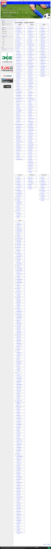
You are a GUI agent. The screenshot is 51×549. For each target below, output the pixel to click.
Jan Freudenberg (18, 109)
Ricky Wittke (18, 117)
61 (24, 228)
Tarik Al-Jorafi (18, 153)
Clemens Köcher (30, 134)
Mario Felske (18, 382)
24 (24, 247)
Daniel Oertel (30, 136)
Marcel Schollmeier (19, 263)
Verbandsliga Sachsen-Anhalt (6, 24)
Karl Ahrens (30, 108)
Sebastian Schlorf (30, 37)
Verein (18, 2)
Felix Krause (30, 104)
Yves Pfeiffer (30, 172)
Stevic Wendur (30, 168)
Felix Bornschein (43, 60)
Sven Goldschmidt (19, 191)
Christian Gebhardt (19, 194)
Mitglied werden (47, 2)
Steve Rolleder (18, 31)
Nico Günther (30, 187)
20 (24, 38)
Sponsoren (36, 0)
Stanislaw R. (30, 95)
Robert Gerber (30, 160)
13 (24, 44)
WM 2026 (46, 0)
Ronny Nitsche (30, 48)
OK (49, 547)
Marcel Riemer (43, 54)
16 (24, 266)
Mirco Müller (30, 85)
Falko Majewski (43, 31)
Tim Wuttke (18, 155)
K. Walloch (18, 285)
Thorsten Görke (18, 96)
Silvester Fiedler (30, 166)
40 (24, 180)
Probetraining (41, 2)
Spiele (3, 37)
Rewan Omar (30, 159)
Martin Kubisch (30, 73)
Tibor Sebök (18, 121)
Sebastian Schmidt (19, 44)
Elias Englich (18, 131)
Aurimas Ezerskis (30, 133)
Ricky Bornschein (18, 147)
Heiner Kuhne (18, 184)
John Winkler (18, 85)
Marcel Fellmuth (30, 109)
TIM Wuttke (18, 89)
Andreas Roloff (30, 64)
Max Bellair (17, 114)
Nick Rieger (30, 61)
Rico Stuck (29, 117)
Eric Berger (17, 105)
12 (24, 45)
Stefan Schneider (30, 121)
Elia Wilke (17, 48)
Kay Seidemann (18, 92)
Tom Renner (18, 156)
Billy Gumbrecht (30, 98)
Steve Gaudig (30, 51)
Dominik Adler (19, 473)
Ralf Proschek (43, 199)
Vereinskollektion (41, 0)
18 (24, 187)
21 (24, 35)
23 (24, 250)
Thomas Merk (42, 50)
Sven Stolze (18, 366)
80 (24, 225)
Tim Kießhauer (30, 88)
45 (36, 28)
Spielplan (5, 31)
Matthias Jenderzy (19, 203)
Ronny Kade (18, 216)
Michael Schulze (18, 140)
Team (4, 22)
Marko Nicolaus (18, 136)
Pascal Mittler (18, 53)
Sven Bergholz (43, 76)
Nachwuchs (26, 2)
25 (24, 183)
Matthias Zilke (18, 76)
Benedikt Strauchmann (19, 98)
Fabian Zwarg (18, 412)
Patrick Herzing (30, 92)
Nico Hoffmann (19, 494)
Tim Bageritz (30, 53)
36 (24, 238)
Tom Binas (29, 29)
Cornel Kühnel (18, 66)
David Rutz (18, 210)
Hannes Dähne (18, 133)
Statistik (4, 33)
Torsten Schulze (18, 63)
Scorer (3, 43)
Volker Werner (43, 32)
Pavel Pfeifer (18, 37)
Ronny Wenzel (30, 162)
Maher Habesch (30, 35)
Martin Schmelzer (18, 60)
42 (24, 28)
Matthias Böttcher (19, 384)
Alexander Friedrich (19, 64)
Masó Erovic (30, 69)
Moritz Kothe (18, 47)
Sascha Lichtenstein (31, 118)
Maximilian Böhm (30, 82)
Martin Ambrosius (30, 147)
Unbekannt (18, 530)
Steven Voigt (18, 41)
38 (24, 29)
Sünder (3, 45)
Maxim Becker (43, 69)
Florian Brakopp (43, 53)
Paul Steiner (18, 207)
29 (36, 32)
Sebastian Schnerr (19, 311)
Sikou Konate (18, 120)
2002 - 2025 (4, 49)
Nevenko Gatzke (19, 213)
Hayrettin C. (18, 134)
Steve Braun (18, 79)
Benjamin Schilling (31, 44)
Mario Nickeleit (30, 146)
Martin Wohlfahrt (18, 137)
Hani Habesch (18, 479)
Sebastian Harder (19, 443)
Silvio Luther (18, 393)
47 (24, 231)
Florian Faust (18, 108)
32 (36, 31)
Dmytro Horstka (18, 67)
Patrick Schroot (30, 77)
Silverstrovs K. (30, 165)
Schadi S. (29, 120)
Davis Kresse (18, 82)
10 (36, 50)
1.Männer (3, 20)
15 (24, 41)
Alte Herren (4, 27)
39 (24, 237)
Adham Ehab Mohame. (19, 124)
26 (24, 32)
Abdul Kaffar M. (19, 454)
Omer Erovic (30, 156)
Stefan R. (17, 152)
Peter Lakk (17, 143)
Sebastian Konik (18, 118)
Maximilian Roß (18, 93)
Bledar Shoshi (18, 99)
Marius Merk (30, 111)
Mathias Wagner (43, 67)
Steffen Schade (19, 209)
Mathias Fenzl (30, 150)
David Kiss (17, 80)
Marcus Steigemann (31, 66)
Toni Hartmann (19, 529)
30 (24, 244)
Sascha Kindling (18, 95)
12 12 (29, 89)
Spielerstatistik (4, 35)
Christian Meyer (43, 34)
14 (24, 279)
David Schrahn (30, 137)
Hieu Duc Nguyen (30, 143)
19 (36, 38)
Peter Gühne (30, 115)
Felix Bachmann (18, 73)
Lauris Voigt (18, 50)
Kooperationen (32, 2)
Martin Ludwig (19, 342)
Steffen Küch (42, 29)
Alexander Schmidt (31, 130)
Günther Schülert (43, 63)
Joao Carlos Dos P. (19, 419)
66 (24, 178)
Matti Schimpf (18, 196)
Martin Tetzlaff (30, 149)
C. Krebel (18, 375)
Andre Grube (30, 131)
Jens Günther (42, 64)
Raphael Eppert (18, 146)
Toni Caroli (29, 171)
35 (48, 177)
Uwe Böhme (42, 200)
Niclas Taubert (30, 152)
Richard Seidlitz (18, 54)
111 (24, 224)
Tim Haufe (29, 169)
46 (24, 234)
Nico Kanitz (18, 266)
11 (24, 47)
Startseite (14, 2)
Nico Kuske (30, 153)
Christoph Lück (30, 34)
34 (24, 31)
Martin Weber (18, 112)
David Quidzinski (18, 130)
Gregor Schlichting (19, 377)
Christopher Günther (19, 32)
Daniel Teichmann (18, 38)
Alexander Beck (30, 127)
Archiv (3, 47)
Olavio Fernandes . (19, 77)
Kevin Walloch (30, 60)
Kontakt (33, 0)
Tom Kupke (30, 96)
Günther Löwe (43, 180)
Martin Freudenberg (19, 70)
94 (24, 177)
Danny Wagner (18, 128)
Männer (21, 2)
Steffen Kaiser (19, 180)
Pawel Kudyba (18, 115)
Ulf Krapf (42, 193)
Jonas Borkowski (30, 79)
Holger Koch (42, 35)
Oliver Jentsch (30, 155)
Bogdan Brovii (19, 334)
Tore (3, 39)
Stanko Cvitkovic (18, 150)
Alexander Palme (18, 29)
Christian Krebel (18, 127)
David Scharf (18, 260)
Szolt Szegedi (30, 124)
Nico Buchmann (18, 88)
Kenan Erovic (18, 283)
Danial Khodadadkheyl (31, 99)
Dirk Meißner (42, 51)
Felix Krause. (30, 140)
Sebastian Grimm (30, 63)
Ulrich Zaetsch (19, 371)
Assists (3, 41)
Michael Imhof (43, 70)
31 (24, 181)
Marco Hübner (43, 190)
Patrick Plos (30, 76)
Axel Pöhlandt (18, 178)
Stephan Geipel (19, 518)
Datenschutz (37, 547)
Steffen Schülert (30, 86)
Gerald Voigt (42, 44)
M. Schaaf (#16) (18, 69)
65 (24, 227)
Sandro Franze (18, 149)
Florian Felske (18, 83)
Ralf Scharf (18, 365)
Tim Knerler (18, 34)
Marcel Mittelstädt (18, 111)
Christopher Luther (19, 28)
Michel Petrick (18, 51)
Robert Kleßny (18, 45)
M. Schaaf (17, 86)
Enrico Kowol (18, 104)
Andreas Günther (19, 193)
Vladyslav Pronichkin (19, 159)
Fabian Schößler (18, 57)
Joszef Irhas (30, 80)
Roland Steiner (43, 48)
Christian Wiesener (19, 101)
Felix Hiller (17, 35)
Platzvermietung (28, 0)
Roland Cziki (30, 93)
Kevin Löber (18, 181)
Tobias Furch (18, 177)
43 (36, 29)
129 (24, 222)
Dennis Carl (18, 102)
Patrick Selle (18, 61)
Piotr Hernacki (18, 144)
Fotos (37, 2)
